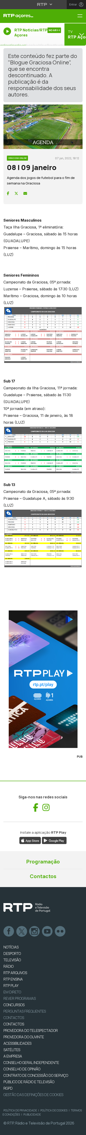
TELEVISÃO (12, 959)
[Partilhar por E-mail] (25, 193)
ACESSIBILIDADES (17, 1043)
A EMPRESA (12, 1056)
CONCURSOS (14, 1004)
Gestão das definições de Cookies (33, 1094)
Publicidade (32, 1114)
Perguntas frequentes (24, 1011)
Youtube (47, 931)
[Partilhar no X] (16, 193)
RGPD (8, 1088)
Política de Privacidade (20, 1110)
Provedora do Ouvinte (23, 1036)
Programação (43, 861)
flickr (60, 931)
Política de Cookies (53, 1110)
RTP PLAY (11, 985)
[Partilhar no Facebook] (8, 193)
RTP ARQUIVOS (15, 972)
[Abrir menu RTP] (43, 4)
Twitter (21, 931)
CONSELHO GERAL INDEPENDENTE (31, 1062)
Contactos (43, 876)
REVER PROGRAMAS (19, 998)
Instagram (34, 931)
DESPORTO (12, 953)
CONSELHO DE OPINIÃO (21, 1069)
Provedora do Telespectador (30, 1030)
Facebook (8, 931)
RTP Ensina (13, 979)
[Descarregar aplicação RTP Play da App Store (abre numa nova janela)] (30, 840)
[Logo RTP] (26, 907)
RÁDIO (8, 966)
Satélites (11, 1049)
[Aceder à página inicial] (28, 16)
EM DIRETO (12, 992)
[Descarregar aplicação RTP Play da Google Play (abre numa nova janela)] (54, 840)
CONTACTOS (13, 1024)
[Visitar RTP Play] (43, 679)
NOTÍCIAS (11, 947)
